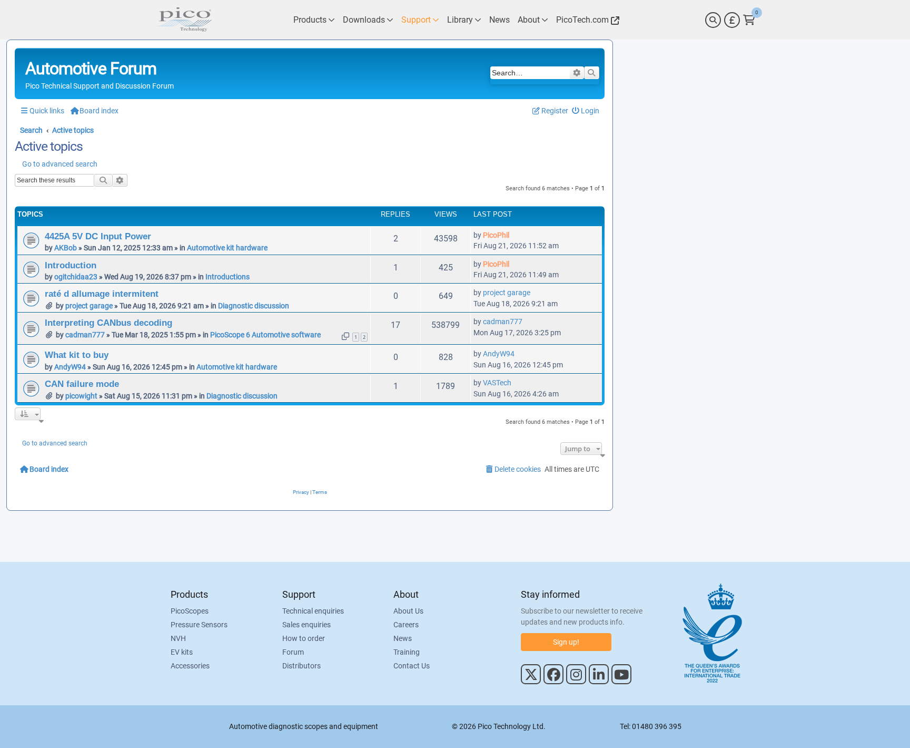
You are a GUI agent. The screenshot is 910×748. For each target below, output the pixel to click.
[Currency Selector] (732, 20)
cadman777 (85, 335)
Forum (293, 652)
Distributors (301, 666)
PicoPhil (496, 235)
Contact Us (411, 666)
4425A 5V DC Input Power (98, 236)
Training (406, 652)
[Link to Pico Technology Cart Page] (749, 20)
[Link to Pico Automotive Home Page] (184, 20)
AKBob (65, 248)
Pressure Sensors (199, 624)
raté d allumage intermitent (102, 293)
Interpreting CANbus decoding (108, 322)
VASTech (497, 382)
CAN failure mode (82, 383)
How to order (303, 638)
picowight (81, 396)
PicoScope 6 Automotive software (265, 335)
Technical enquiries (313, 611)
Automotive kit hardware (227, 248)
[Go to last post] (514, 235)
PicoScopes (190, 611)
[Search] (713, 20)
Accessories (190, 666)
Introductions (227, 277)
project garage (89, 306)
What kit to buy (76, 354)
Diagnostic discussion (253, 306)
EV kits (182, 652)
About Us (408, 611)
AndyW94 (70, 367)
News (402, 638)
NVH (178, 638)
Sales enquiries (306, 624)
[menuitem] (586, 111)
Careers (406, 624)
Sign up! (566, 642)
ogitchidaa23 (75, 277)
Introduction (70, 265)
